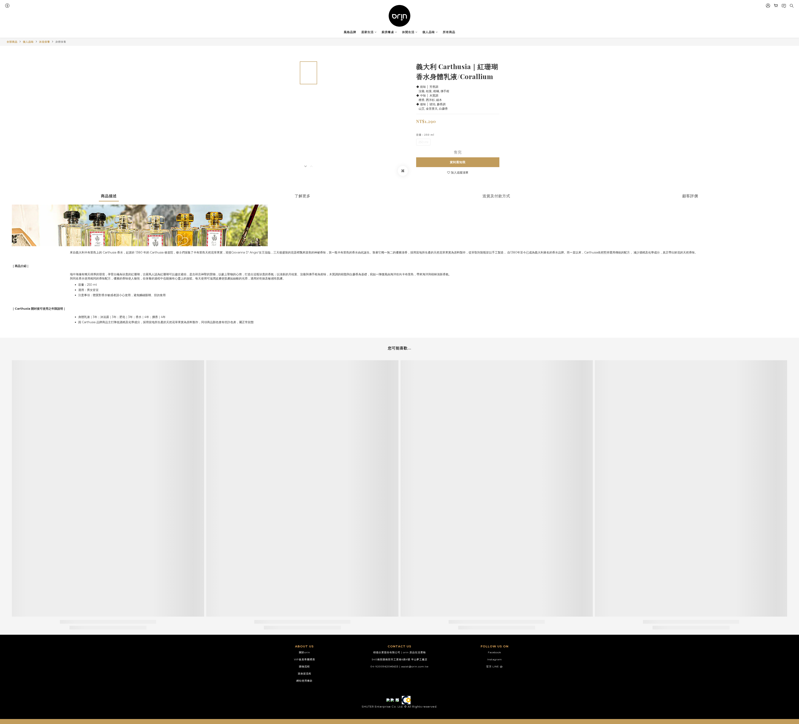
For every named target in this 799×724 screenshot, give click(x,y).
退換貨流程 (304, 673)
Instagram (494, 659)
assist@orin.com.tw (415, 666)
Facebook (494, 652)
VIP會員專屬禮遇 (304, 659)
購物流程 (304, 666)
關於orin (304, 652)
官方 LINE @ (494, 666)
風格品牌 (350, 32)
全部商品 (12, 41)
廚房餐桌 (388, 32)
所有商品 (449, 32)
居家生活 (367, 32)
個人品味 (428, 32)
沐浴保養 (44, 41)
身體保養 (60, 41)
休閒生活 (408, 32)
